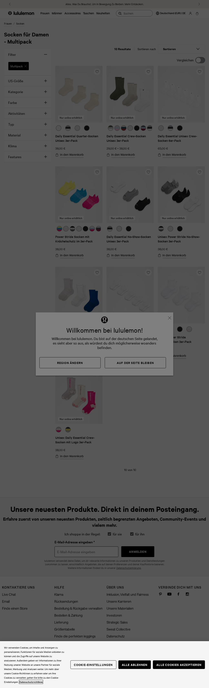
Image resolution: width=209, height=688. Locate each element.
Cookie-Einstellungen (93, 664)
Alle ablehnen (135, 664)
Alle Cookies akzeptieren (178, 664)
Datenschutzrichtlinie (31, 681)
